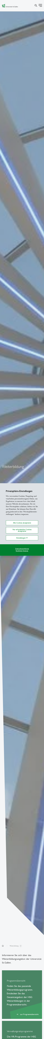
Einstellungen (21, 538)
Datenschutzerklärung (22, 549)
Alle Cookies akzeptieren (22, 523)
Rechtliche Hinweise (22, 551)
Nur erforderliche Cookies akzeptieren (22, 530)
